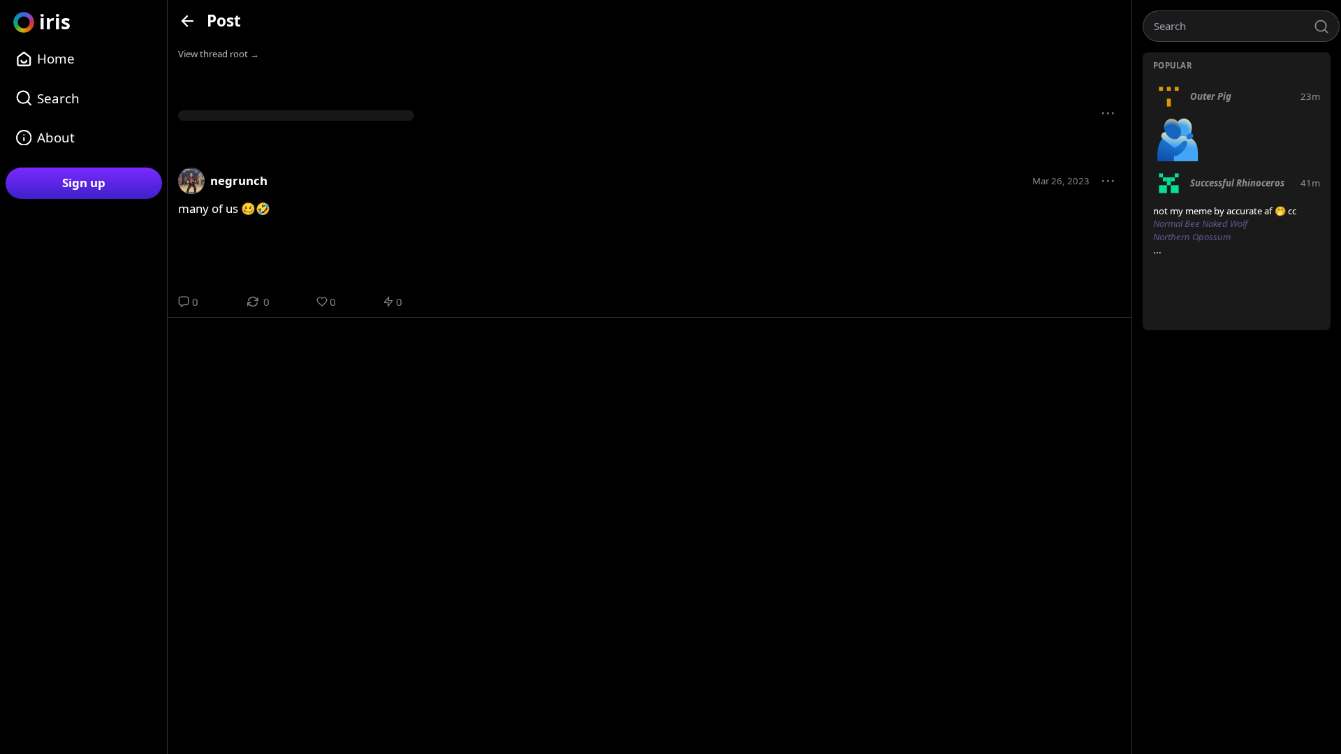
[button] (1108, 114)
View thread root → (218, 53)
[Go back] (187, 20)
